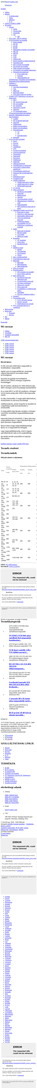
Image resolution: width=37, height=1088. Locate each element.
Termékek (8, 333)
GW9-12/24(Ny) (14, 566)
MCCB (7, 336)
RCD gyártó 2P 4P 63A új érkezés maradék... (20, 714)
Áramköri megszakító (12, 335)
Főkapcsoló (4, 830)
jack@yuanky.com (12, 2)
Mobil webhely (6, 826)
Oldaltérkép (30, 824)
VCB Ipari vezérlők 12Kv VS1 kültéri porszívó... (20, 651)
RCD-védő (19, 828)
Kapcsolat (4, 322)
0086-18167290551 (11, 799)
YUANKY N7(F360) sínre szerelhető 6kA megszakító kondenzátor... (20, 637)
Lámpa (26, 828)
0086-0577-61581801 (12, 797)
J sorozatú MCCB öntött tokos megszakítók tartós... (20, 699)
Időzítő (21, 830)
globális (10, 824)
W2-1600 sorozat (11, 564)
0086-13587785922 (11, 801)
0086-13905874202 (11, 795)
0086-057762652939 (12, 803)
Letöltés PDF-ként (23, 444)
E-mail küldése (5, 833)
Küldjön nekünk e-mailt (8, 444)
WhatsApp (4, 835)
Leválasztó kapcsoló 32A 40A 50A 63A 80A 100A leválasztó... (19, 684)
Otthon (7, 331)
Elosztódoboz (13, 830)
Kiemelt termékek (19, 824)
